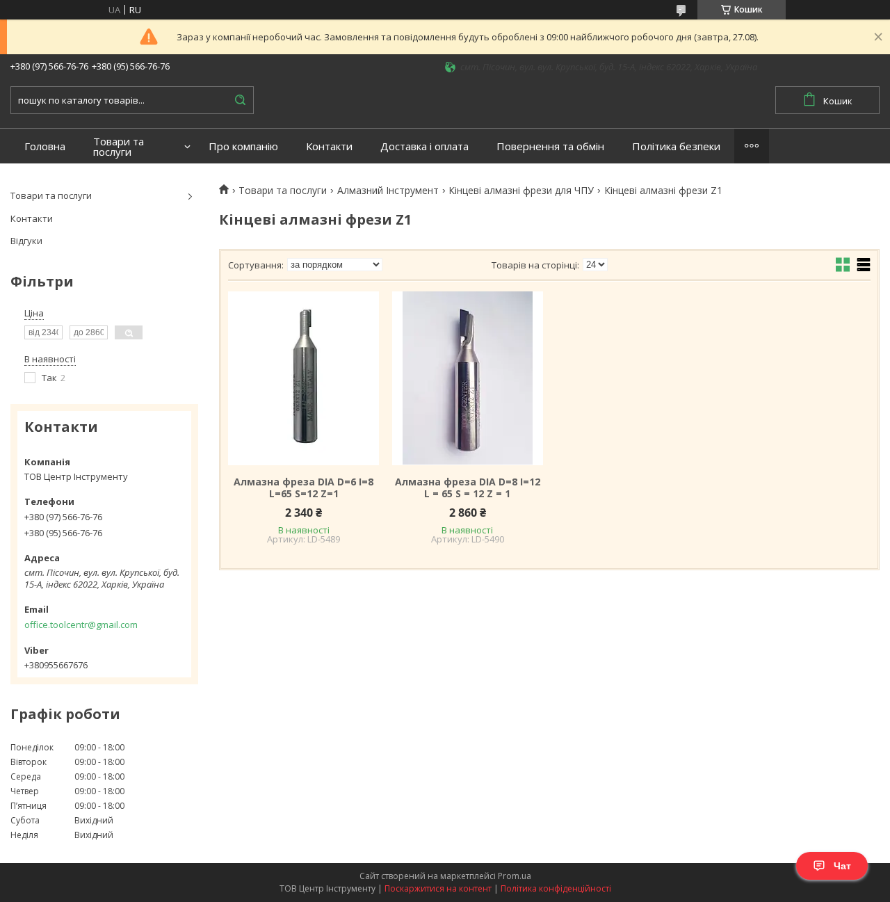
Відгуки (26, 240)
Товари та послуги (118, 146)
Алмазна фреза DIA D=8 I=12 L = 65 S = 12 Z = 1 (467, 488)
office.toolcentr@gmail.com (81, 624)
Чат (842, 865)
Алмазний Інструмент (388, 190)
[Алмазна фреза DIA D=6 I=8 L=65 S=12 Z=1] (303, 378)
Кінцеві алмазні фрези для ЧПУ (521, 190)
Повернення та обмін (550, 146)
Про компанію (243, 146)
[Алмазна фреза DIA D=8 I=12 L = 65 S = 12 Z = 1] (467, 378)
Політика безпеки (676, 146)
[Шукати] (240, 100)
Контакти (329, 146)
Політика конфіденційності (556, 888)
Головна (44, 146)
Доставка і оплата (424, 146)
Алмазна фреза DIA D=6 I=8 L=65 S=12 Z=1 (303, 488)
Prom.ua (514, 876)
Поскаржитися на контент (438, 888)
